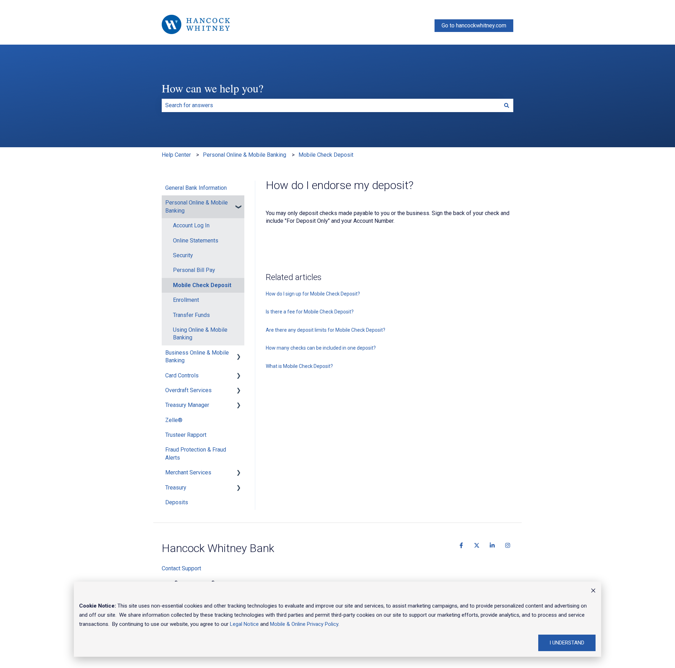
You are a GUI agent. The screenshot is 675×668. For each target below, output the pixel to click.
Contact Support (181, 568)
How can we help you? (212, 88)
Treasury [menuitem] (175, 487)
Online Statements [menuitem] (195, 240)
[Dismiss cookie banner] (593, 591)
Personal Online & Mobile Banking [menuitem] (196, 206)
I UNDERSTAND (566, 643)
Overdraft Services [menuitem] (188, 390)
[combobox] (331, 105)
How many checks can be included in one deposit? (321, 348)
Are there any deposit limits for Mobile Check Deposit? (325, 330)
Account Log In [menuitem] (191, 225)
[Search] (506, 105)
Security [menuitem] (183, 255)
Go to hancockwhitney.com (474, 25)
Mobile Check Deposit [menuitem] (202, 285)
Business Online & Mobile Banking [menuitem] (197, 356)
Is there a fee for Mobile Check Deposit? (310, 311)
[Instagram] (507, 545)
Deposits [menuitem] (176, 502)
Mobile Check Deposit (325, 154)
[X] (476, 545)
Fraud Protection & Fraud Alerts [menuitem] (195, 453)
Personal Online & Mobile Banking (244, 154)
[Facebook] (461, 545)
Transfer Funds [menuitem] (191, 315)
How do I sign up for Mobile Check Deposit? (313, 294)
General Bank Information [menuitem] (196, 187)
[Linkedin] (492, 545)
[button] (238, 203)
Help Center (176, 154)
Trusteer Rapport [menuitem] (185, 435)
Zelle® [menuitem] (173, 420)
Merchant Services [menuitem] (188, 472)
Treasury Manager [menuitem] (187, 405)
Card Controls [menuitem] (182, 375)
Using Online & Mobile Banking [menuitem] (200, 333)
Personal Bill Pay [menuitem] (194, 270)
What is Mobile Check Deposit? (299, 366)
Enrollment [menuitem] (186, 300)
